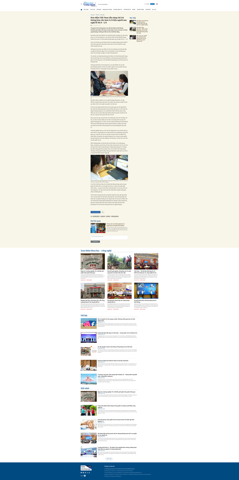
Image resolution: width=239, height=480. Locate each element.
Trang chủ (93, 14)
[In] (102, 212)
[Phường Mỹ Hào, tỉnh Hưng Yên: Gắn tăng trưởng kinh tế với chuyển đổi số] (93, 291)
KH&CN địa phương (107, 9)
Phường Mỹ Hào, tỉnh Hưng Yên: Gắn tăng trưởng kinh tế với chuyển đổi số (93, 301)
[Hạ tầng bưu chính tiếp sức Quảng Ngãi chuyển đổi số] (119, 291)
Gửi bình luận (95, 241)
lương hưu (103, 216)
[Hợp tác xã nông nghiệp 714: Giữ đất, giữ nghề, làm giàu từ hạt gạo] (93, 261)
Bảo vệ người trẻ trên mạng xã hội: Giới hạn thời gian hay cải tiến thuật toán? (116, 319)
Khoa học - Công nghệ (100, 14)
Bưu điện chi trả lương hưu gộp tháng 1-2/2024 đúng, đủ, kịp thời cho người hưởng (142, 22)
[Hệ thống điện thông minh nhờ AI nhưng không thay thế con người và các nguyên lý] (89, 438)
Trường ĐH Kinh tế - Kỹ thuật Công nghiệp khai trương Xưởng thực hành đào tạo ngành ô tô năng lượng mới (117, 448)
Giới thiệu (86, 9)
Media (133, 9)
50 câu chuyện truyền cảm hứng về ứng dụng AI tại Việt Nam (115, 347)
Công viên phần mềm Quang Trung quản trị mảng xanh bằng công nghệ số (116, 406)
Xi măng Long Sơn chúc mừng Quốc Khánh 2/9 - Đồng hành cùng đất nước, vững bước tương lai (117, 375)
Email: (124, 472)
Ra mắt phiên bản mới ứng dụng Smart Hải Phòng (145, 301)
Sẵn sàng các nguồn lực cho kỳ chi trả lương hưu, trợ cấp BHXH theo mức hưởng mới (142, 38)
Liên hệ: (105, 470)
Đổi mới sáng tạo (117, 9)
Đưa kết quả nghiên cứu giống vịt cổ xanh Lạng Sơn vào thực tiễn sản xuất (119, 271)
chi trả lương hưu (115, 216)
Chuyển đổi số (127, 9)
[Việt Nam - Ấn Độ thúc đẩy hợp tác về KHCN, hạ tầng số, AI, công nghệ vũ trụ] (146, 261)
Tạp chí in (92, 9)
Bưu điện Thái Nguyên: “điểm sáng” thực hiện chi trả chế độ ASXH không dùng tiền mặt (142, 30)
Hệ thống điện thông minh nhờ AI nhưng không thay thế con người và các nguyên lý (117, 434)
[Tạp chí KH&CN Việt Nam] (90, 3)
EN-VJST (154, 9)
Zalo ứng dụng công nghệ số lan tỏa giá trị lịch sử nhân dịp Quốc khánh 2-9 (116, 420)
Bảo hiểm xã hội (96, 216)
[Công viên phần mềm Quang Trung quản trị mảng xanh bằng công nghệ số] (89, 410)
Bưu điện (108, 216)
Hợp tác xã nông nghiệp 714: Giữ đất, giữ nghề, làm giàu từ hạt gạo (92, 271)
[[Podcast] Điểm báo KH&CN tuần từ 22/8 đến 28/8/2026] (89, 365)
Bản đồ (82, 475)
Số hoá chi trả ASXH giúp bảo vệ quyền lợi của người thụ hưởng (115, 224)
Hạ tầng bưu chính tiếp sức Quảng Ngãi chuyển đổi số (118, 301)
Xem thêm (108, 458)
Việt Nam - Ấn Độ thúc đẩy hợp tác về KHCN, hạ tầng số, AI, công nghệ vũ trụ (145, 271)
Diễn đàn (99, 9)
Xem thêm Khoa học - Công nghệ (96, 250)
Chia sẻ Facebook (96, 212)
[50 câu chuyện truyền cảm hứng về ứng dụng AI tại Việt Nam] (89, 351)
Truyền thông (140, 9)
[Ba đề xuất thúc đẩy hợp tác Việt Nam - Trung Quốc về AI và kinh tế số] (89, 337)
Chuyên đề (148, 9)
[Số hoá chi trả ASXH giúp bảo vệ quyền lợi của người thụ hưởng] (98, 228)
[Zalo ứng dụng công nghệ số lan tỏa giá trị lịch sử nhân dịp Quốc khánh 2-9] (89, 424)
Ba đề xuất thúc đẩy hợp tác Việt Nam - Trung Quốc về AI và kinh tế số (117, 333)
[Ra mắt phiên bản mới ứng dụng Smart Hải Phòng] (146, 291)
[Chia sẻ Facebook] (88, 16)
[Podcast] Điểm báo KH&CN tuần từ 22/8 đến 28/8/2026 (113, 360)
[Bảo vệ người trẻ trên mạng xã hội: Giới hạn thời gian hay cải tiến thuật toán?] (89, 323)
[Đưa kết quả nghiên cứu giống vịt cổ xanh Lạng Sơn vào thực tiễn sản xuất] (119, 261)
